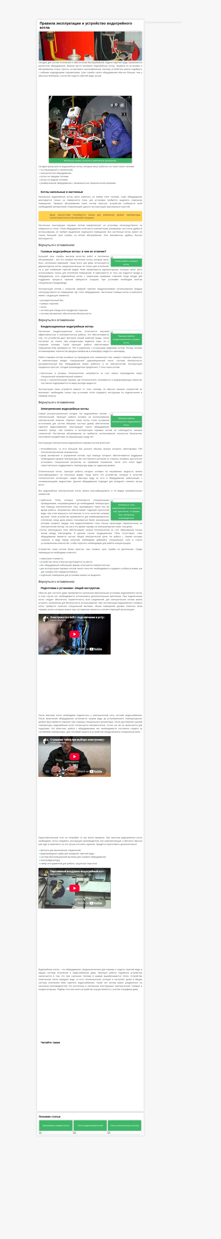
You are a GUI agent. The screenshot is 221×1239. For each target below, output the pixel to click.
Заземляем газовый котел (56, 1125)
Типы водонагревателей (90, 1125)
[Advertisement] (90, 86)
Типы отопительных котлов (124, 1125)
